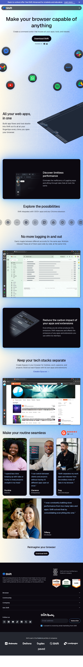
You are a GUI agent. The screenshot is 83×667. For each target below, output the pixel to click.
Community (7, 598)
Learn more (68, 2)
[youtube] (13, 622)
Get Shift (6, 608)
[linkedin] (8, 622)
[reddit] (30, 622)
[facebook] (21, 622)
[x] (26, 622)
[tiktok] (17, 622)
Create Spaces (40, 371)
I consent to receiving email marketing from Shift (60, 626)
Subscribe (75, 621)
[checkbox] (41, 626)
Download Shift (41, 38)
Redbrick (40, 638)
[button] (79, 8)
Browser (6, 593)
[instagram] (4, 622)
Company (6, 603)
